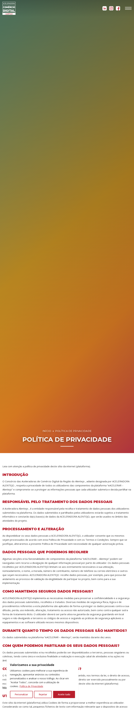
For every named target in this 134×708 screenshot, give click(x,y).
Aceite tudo (64, 694)
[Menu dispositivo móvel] (128, 8)
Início (46, 431)
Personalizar (21, 694)
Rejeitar (43, 694)
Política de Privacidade (31, 686)
